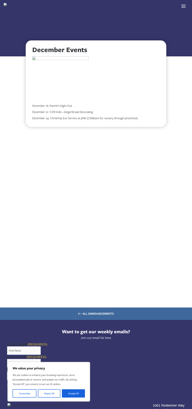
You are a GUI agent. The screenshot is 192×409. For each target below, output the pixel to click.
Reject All (49, 393)
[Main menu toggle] (183, 6)
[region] (49, 381)
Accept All (73, 393)
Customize (24, 393)
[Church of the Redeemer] (22, 6)
